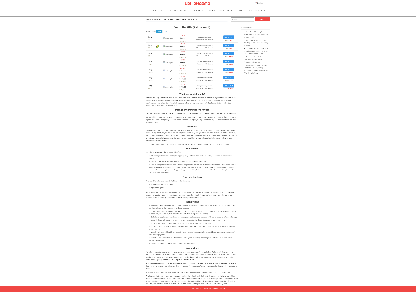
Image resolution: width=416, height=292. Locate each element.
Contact (211, 11)
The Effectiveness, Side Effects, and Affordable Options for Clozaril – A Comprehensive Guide (257, 51)
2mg (159, 31)
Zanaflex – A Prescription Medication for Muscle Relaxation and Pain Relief (256, 34)
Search (262, 19)
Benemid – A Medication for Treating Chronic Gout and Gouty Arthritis (256, 42)
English (260, 3)
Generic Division (178, 11)
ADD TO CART (228, 37)
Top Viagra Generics (257, 11)
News (240, 11)
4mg (165, 31)
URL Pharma (197, 3)
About (155, 11)
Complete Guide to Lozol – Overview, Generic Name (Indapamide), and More (254, 59)
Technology (197, 11)
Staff (164, 11)
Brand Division (226, 11)
